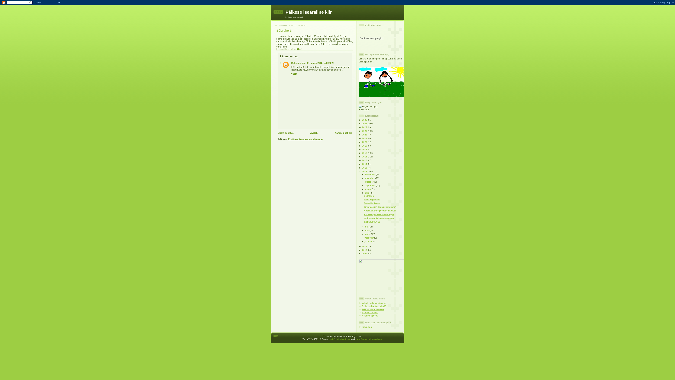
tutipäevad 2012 (372, 222)
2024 (365, 127)
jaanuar (369, 241)
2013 (365, 168)
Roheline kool (298, 63)
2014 (365, 164)
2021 (365, 138)
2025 (365, 123)
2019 (365, 146)
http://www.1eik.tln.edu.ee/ (369, 339)
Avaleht (314, 133)
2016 (365, 157)
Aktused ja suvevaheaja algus (379, 214)
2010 (365, 250)
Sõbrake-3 (369, 196)
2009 (365, 253)
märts (368, 234)
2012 (365, 171)
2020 (365, 142)
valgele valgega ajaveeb (374, 303)
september (370, 185)
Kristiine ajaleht (370, 316)
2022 (365, 135)
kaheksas (367, 327)
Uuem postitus (286, 133)
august (368, 189)
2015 (365, 160)
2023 (365, 131)
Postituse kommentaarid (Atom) (305, 139)
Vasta (294, 73)
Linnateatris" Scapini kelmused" (380, 207)
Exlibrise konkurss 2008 (374, 306)
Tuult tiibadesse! (372, 203)
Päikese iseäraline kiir (308, 12)
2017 (365, 153)
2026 (365, 120)
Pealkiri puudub (372, 199)
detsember (370, 174)
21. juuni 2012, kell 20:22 (320, 63)
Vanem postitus (343, 133)
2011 (365, 246)
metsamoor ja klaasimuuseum (379, 218)
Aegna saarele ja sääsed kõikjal (380, 211)
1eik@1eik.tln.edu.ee (339, 339)
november (370, 178)
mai (367, 227)
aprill (367, 230)
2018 (365, 149)
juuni (367, 193)
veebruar (369, 238)
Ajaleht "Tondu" (370, 312)
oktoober (369, 182)
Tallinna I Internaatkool (373, 309)
